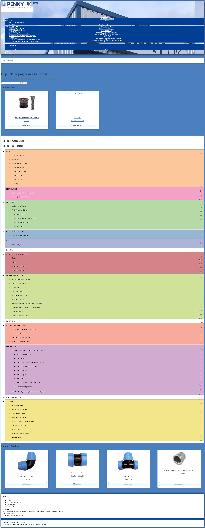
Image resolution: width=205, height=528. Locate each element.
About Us (104, 17)
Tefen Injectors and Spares (20, 197)
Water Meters (16, 438)
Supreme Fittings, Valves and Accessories (26, 308)
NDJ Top (15, 184)
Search (24, 83)
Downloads (107, 35)
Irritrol (14, 262)
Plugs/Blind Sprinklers (24, 387)
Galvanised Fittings (15, 232)
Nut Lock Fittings (18, 291)
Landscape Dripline (18, 266)
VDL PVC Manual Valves (20, 434)
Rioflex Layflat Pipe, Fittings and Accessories (27, 304)
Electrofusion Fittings (19, 283)
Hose (8, 241)
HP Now (12, 38)
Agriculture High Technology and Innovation (107, 40)
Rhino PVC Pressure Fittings (21, 337)
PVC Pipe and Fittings (16, 325)
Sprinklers (11, 347)
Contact (106, 21)
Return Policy (11, 506)
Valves (9, 401)
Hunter (14, 258)
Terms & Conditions (13, 502)
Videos (106, 37)
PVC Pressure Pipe (18, 333)
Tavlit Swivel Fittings (19, 270)
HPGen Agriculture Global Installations (27, 39)
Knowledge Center (106, 39)
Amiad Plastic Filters (19, 206)
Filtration (11, 202)
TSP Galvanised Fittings (20, 235)
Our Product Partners (107, 19)
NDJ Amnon (16, 159)
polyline (10, 321)
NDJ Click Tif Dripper (106, 29)
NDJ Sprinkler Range (106, 27)
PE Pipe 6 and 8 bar (18, 299)
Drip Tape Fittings (18, 155)
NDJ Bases (21, 358)
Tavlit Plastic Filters (18, 214)
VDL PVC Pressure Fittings (21, 341)
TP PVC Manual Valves (20, 425)
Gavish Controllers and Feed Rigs (23, 193)
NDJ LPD (20, 379)
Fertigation (12, 189)
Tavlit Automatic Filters (19, 210)
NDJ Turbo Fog (106, 31)
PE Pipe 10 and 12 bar (19, 295)
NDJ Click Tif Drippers (20, 163)
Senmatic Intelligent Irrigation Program (22, 36)
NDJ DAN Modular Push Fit (27, 366)
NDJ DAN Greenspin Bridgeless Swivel (30, 362)
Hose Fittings (16, 245)
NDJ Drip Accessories (19, 171)
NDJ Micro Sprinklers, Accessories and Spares (27, 350)
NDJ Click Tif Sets (18, 167)
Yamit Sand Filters (18, 226)
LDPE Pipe (15, 287)
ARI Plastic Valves (18, 405)
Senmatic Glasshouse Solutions (19, 34)
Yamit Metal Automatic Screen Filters (24, 218)
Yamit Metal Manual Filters (21, 222)
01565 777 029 (11, 513)
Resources (104, 33)
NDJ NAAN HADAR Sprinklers (28, 383)
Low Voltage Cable (18, 413)
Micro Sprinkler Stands (25, 354)
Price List (104, 50)
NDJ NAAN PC (17, 180)
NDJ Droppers (22, 370)
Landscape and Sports (17, 254)
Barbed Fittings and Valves (21, 279)
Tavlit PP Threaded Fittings (21, 316)
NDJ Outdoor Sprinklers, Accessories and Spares (28, 392)
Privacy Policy (12, 504)
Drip (8, 151)
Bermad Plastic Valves (19, 409)
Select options (26, 125)
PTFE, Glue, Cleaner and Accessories (24, 329)
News (105, 41)
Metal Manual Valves (19, 417)
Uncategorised (13, 397)
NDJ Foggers (21, 375)
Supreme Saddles (17, 312)
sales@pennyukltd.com (15, 515)
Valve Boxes (16, 429)
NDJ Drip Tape (17, 175)
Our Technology (104, 25)
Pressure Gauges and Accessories (23, 421)
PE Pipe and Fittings (15, 275)
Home (118, 8)
